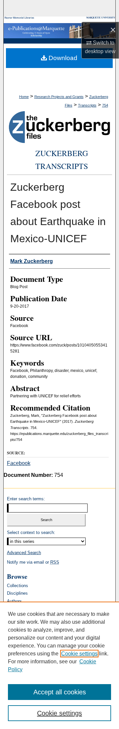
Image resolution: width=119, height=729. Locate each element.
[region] (59, 665)
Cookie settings (79, 653)
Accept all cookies (59, 692)
